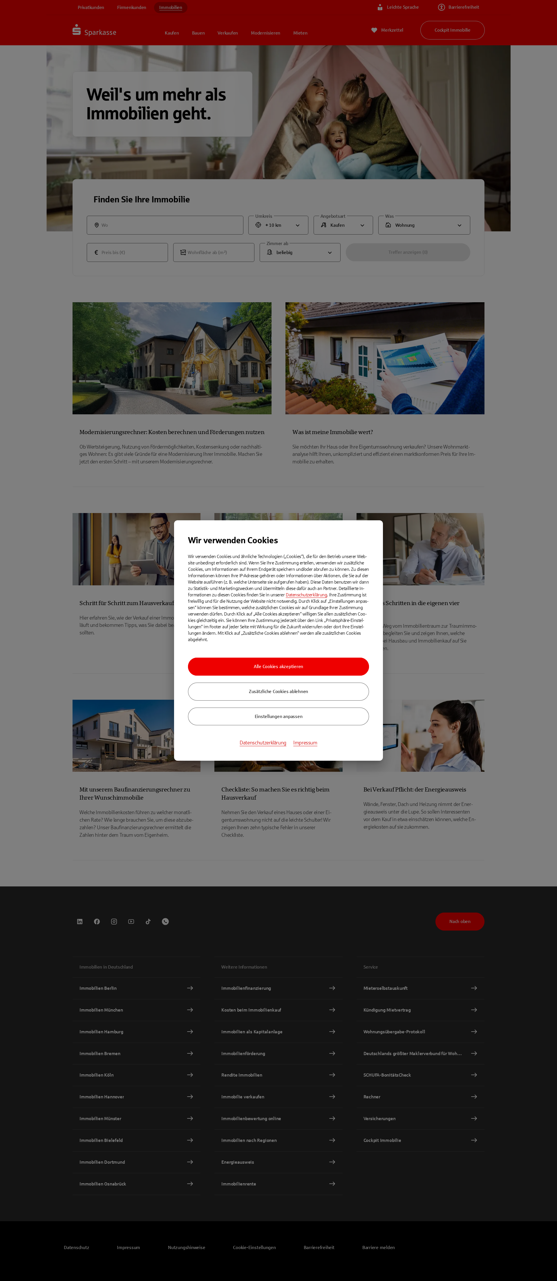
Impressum (305, 743)
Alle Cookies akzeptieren (278, 666)
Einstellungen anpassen (279, 716)
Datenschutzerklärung (306, 594)
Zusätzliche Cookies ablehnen (278, 691)
